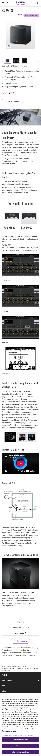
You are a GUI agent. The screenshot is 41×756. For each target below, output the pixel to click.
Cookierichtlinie (28, 735)
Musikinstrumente (9, 668)
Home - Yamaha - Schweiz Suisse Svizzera (14, 666)
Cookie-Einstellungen (20, 739)
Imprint (5, 735)
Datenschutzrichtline (16, 735)
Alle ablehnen (20, 746)
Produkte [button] (5, 675)
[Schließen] (38, 696)
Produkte (28, 668)
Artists (4, 691)
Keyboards (20, 668)
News (3, 685)
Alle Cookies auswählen (20, 752)
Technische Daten (19, 627)
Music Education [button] (7, 680)
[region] (20, 724)
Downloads (19, 633)
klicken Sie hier (31, 727)
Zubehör (35, 668)
